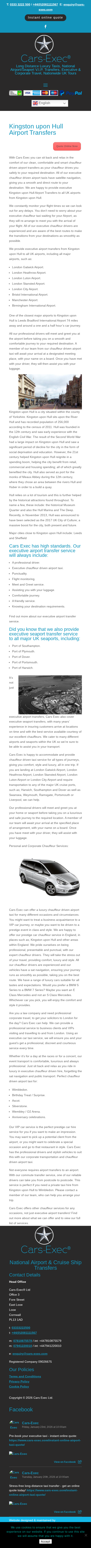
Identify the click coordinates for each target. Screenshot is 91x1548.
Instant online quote (45, 17)
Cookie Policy (19, 1386)
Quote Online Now (67, 146)
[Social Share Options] (80, 1462)
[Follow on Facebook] (45, 26)
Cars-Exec (30, 1423)
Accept (45, 1541)
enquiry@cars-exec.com (29, 1353)
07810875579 (22, 1340)
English (44, 103)
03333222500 (21, 1327)
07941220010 (22, 1345)
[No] (86, 1535)
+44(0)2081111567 (45, 4)
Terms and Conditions (25, 1376)
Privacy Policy (19, 1381)
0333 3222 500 (20, 4)
